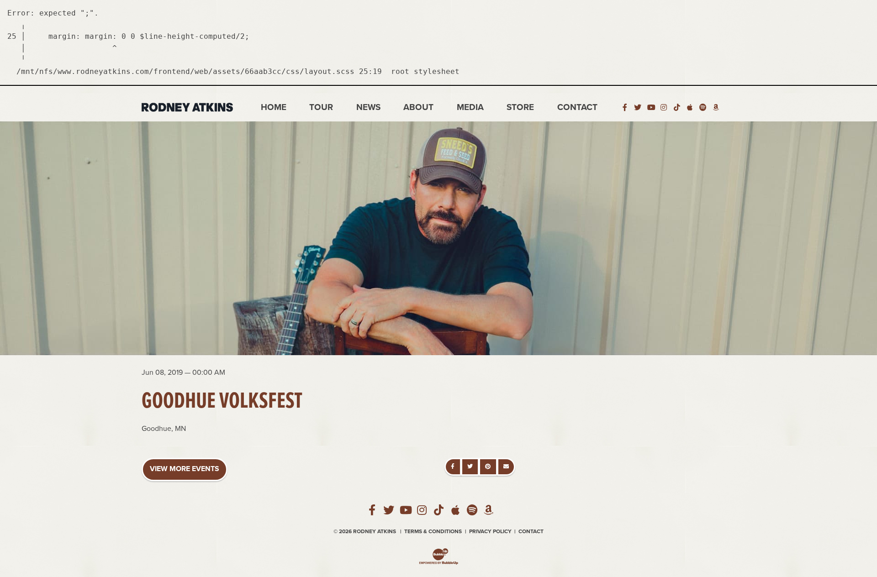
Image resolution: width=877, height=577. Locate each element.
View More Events (184, 468)
